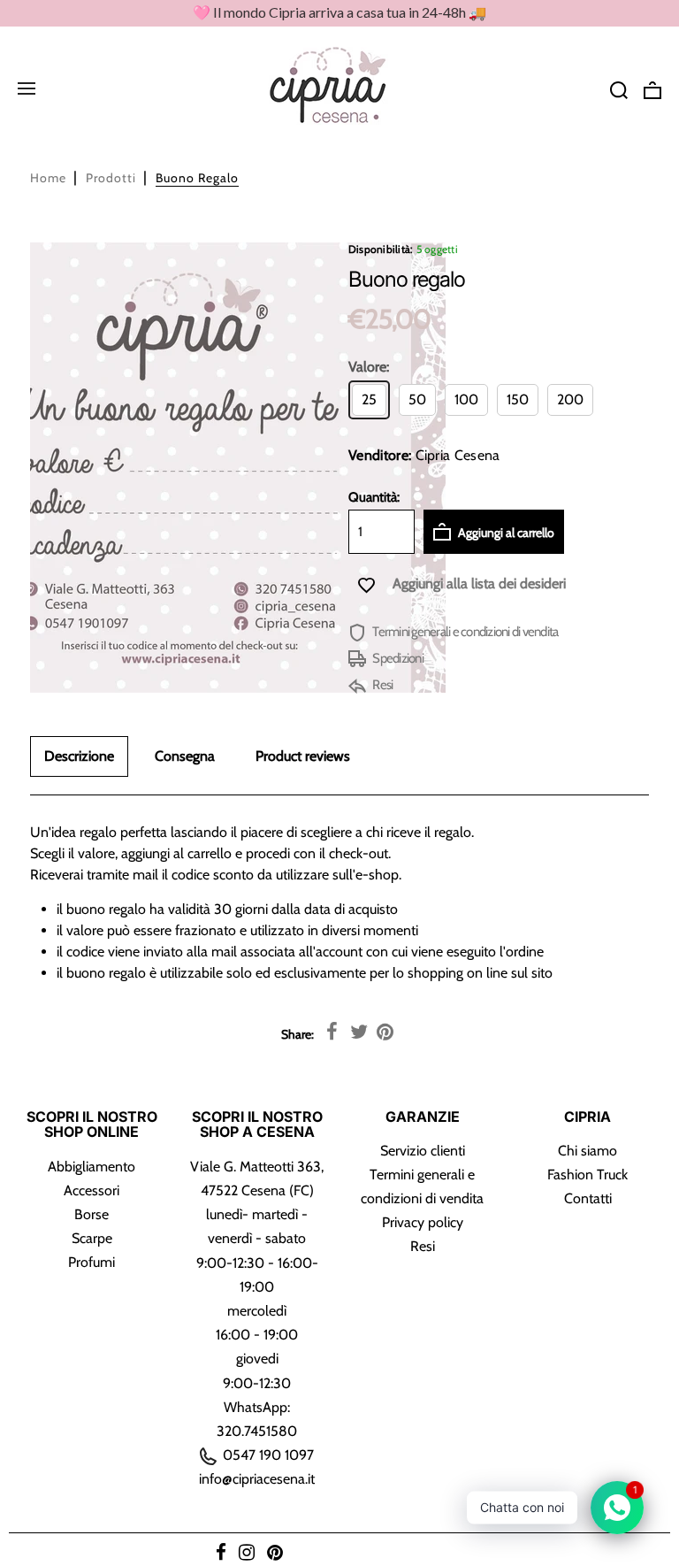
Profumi (91, 1262)
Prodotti (111, 178)
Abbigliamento (91, 1166)
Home (48, 178)
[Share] (332, 1032)
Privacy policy (422, 1222)
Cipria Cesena (458, 455)
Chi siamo (587, 1150)
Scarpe (92, 1238)
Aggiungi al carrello (504, 533)
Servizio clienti (422, 1150)
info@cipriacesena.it (257, 1478)
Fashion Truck (587, 1174)
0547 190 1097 (266, 1455)
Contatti (588, 1198)
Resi (381, 685)
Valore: (368, 366)
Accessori (91, 1190)
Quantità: (374, 497)
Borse (91, 1214)
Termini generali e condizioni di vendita (464, 632)
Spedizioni (396, 658)
